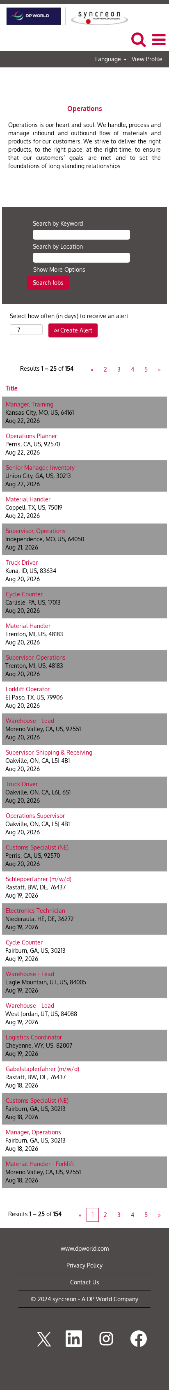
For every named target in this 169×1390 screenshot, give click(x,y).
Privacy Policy (84, 1265)
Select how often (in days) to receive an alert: (70, 315)
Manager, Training (29, 404)
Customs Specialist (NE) (37, 847)
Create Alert (75, 330)
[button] (158, 39)
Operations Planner (31, 435)
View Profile (147, 59)
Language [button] (109, 59)
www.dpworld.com (85, 1248)
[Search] (138, 39)
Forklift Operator (28, 689)
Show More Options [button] (59, 269)
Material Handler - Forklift (40, 1163)
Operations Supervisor (35, 815)
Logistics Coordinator (34, 1037)
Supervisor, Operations (36, 530)
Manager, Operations (33, 1132)
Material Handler (28, 499)
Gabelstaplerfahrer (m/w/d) (42, 1068)
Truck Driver (22, 562)
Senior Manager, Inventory (40, 467)
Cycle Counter (24, 594)
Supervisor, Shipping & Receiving (49, 752)
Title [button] (12, 388)
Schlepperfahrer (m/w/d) (38, 878)
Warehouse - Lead (30, 720)
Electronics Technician (35, 910)
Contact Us (84, 1282)
